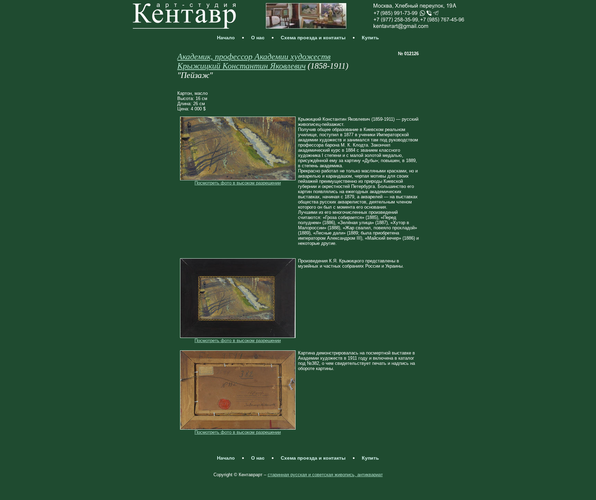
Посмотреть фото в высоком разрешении (238, 183)
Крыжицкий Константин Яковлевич (241, 65)
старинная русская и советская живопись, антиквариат (325, 474)
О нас (258, 37)
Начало (226, 37)
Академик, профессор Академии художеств (253, 56)
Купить (370, 37)
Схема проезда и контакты (313, 37)
